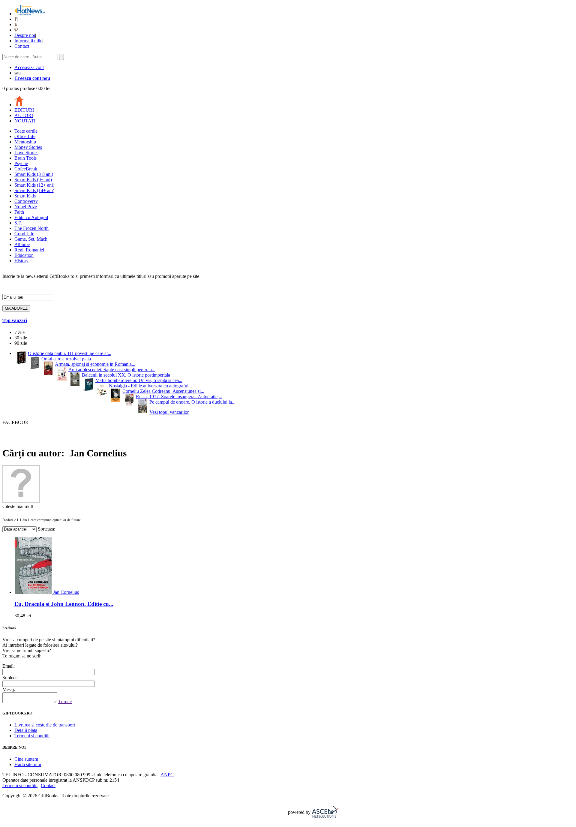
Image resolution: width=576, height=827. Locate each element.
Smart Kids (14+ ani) (34, 190)
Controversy (26, 201)
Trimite (65, 701)
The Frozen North (31, 228)
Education (24, 255)
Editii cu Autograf (31, 217)
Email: (8, 666)
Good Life (24, 233)
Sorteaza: (46, 528)
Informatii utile (28, 40)
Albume (22, 244)
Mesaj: (8, 689)
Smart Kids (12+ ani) (34, 185)
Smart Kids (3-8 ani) (33, 174)
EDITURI (24, 110)
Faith (19, 212)
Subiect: (10, 677)
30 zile (20, 337)
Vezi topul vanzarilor (169, 412)
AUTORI (23, 115)
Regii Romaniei (29, 249)
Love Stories (26, 152)
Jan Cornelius (66, 592)
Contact (21, 46)
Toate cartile (26, 131)
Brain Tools (25, 158)
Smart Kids (25, 195)
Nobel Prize (25, 206)
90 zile (20, 343)
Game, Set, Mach (30, 239)
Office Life (24, 136)
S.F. (18, 222)
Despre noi (24, 35)
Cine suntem (26, 759)
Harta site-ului (27, 764)
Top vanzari (14, 320)
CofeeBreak (25, 168)
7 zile (19, 332)
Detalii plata (25, 730)
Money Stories (28, 147)
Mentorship (25, 141)
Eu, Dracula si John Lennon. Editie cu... (63, 604)
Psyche (21, 163)
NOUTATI (24, 120)
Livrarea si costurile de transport (44, 724)
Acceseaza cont (29, 67)
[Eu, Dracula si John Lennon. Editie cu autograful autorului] (33, 592)
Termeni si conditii (32, 735)
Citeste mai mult (17, 506)
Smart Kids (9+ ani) (33, 179)
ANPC (167, 774)
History (21, 260)
